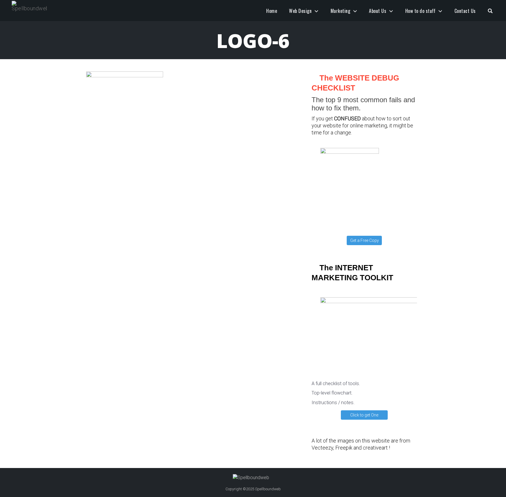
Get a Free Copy (364, 240)
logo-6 (253, 40)
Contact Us (465, 10)
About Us (377, 10)
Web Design (300, 10)
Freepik (343, 448)
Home (271, 10)
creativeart (375, 448)
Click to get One (364, 415)
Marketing (341, 10)
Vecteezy (322, 448)
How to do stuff (420, 10)
